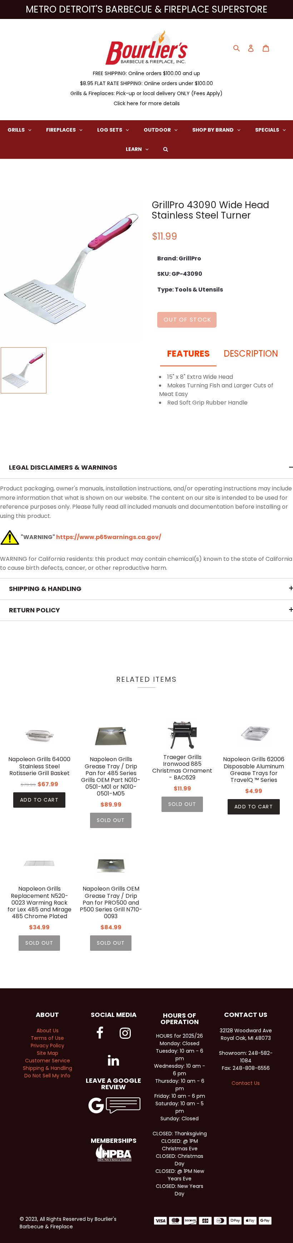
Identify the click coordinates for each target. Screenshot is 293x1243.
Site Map (47, 1053)
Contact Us (246, 1083)
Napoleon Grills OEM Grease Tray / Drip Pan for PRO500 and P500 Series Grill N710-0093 (111, 902)
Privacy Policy (47, 1045)
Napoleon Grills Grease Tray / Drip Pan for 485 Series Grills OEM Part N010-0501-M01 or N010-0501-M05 (110, 776)
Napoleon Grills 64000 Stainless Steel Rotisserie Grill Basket (39, 766)
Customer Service (47, 1060)
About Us (47, 1030)
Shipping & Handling (47, 1068)
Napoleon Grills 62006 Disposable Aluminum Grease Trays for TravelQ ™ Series (253, 769)
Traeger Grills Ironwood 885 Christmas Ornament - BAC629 (182, 767)
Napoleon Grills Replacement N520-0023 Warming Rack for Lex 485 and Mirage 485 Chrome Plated (39, 902)
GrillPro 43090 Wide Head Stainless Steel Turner (210, 210)
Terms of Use (47, 1038)
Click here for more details (147, 103)
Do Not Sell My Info (47, 1075)
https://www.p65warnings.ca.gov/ (108, 537)
